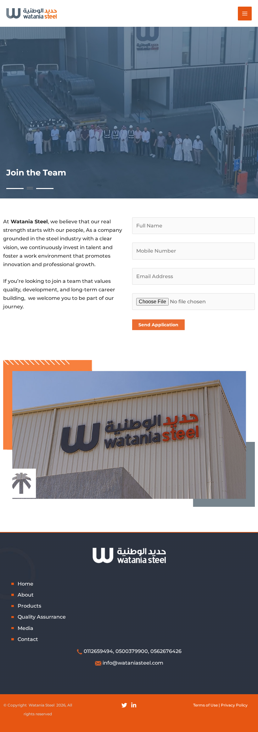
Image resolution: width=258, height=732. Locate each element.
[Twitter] (124, 705)
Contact (28, 639)
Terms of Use (205, 705)
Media (25, 628)
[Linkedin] (134, 705)
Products (29, 606)
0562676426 (166, 651)
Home (25, 584)
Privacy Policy (234, 705)
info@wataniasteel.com (133, 663)
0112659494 (98, 651)
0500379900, (132, 651)
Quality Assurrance (42, 617)
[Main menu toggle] (245, 13)
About (26, 595)
